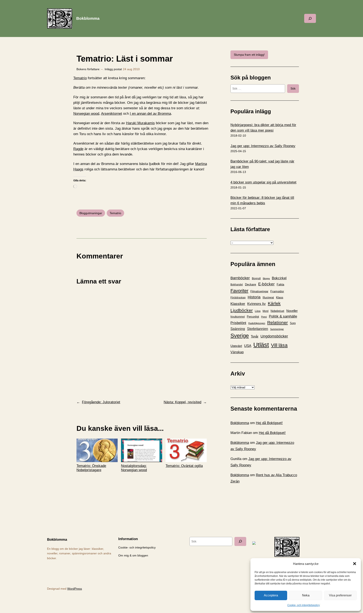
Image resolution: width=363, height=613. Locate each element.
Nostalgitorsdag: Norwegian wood (134, 468)
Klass (279, 297)
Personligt (253, 316)
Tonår (254, 336)
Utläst (261, 344)
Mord (265, 311)
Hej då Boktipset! (269, 423)
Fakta (280, 284)
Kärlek (274, 303)
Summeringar (277, 329)
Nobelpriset (277, 310)
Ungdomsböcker (274, 336)
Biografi (256, 278)
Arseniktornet (111, 114)
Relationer (277, 322)
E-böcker (266, 284)
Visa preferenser (340, 595)
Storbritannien (257, 329)
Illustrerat (268, 297)
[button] (354, 564)
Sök (293, 88)
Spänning (237, 329)
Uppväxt (236, 346)
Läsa (257, 311)
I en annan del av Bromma (150, 114)
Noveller (292, 310)
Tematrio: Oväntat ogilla (184, 466)
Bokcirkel (279, 278)
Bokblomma (88, 18)
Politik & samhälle (283, 316)
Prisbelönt (238, 323)
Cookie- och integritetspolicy (303, 605)
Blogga (266, 278)
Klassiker (237, 304)
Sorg (293, 323)
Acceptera (271, 595)
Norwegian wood (86, 114)
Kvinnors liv (256, 304)
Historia (254, 297)
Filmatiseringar (259, 291)
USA (247, 346)
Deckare (250, 284)
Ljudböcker (241, 310)
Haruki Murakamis (140, 123)
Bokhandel (236, 284)
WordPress (74, 588)
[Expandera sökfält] (310, 18)
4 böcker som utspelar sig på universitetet (263, 182)
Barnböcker (240, 278)
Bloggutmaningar (90, 213)
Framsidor (277, 291)
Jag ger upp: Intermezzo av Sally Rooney (262, 146)
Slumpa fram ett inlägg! (249, 54)
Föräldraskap (238, 297)
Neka (305, 595)
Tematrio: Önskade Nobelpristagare (91, 468)
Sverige (239, 336)
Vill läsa (279, 345)
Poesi (264, 316)
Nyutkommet (237, 316)
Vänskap (237, 352)
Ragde (78, 149)
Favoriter (239, 290)
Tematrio (80, 78)
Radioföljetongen (256, 323)
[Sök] (240, 541)
